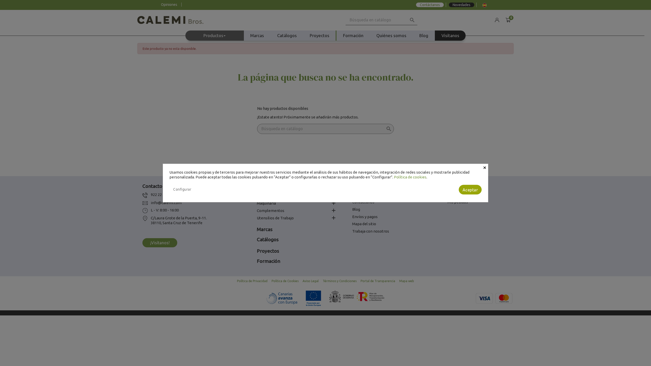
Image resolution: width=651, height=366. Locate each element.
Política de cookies (410, 177)
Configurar (182, 189)
